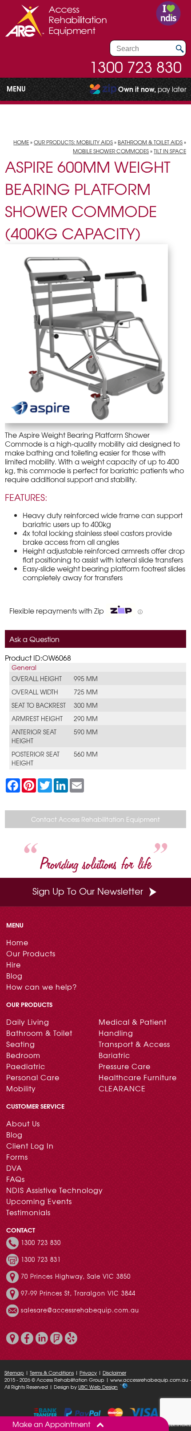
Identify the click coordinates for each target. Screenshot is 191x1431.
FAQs (15, 1178)
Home (21, 142)
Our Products (31, 953)
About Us (23, 1123)
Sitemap (14, 1372)
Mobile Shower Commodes (111, 151)
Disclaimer (114, 1372)
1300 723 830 (135, 66)
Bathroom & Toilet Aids (150, 142)
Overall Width (35, 691)
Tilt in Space (170, 151)
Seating (20, 1044)
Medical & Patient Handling (133, 1027)
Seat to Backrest (39, 705)
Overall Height (37, 678)
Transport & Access (134, 1044)
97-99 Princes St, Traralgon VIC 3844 (78, 1293)
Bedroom (23, 1055)
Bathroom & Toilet (39, 1032)
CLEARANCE (122, 1088)
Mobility (21, 1088)
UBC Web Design (98, 1386)
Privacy (88, 1372)
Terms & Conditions (52, 1372)
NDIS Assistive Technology (54, 1190)
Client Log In (30, 1145)
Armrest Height (37, 718)
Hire (13, 964)
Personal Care (33, 1077)
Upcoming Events (39, 1201)
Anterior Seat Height (34, 736)
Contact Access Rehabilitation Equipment (95, 819)
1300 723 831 (41, 1260)
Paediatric (25, 1066)
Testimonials (28, 1212)
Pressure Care (125, 1066)
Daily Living (27, 1021)
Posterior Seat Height (36, 758)
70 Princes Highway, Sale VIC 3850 (76, 1276)
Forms (17, 1156)
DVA (14, 1167)
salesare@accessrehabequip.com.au (80, 1310)
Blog (14, 975)
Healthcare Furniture (138, 1077)
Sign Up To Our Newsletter (87, 890)
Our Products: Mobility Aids (73, 142)
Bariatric (114, 1055)
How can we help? (41, 986)
